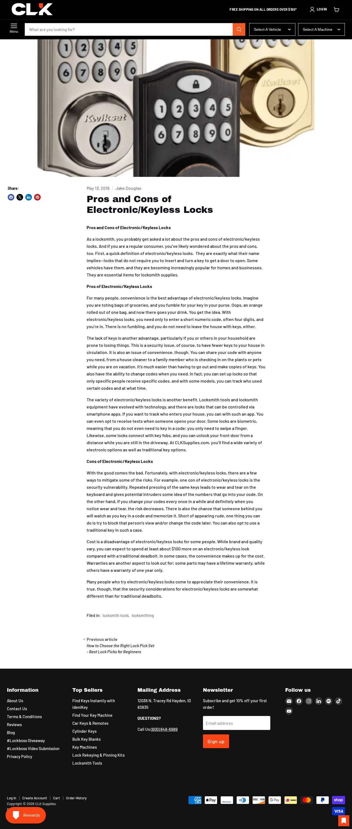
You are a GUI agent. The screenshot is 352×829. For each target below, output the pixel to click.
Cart (56, 798)
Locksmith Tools (87, 763)
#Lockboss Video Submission (33, 748)
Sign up (216, 741)
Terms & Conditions (24, 716)
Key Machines (84, 747)
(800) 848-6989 (164, 729)
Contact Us (17, 708)
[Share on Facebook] (11, 197)
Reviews (14, 724)
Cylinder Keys (84, 731)
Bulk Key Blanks (86, 739)
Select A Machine (317, 29)
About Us (15, 700)
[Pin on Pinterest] (37, 197)
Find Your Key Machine (92, 715)
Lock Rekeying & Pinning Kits (98, 755)
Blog (11, 732)
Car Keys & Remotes (90, 723)
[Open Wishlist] (343, 820)
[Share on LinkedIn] (28, 197)
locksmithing (143, 615)
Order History (76, 798)
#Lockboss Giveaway (26, 740)
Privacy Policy (19, 756)
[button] (318, 9)
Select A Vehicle (267, 29)
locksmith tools (116, 615)
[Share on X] (19, 197)
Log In (11, 798)
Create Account (34, 798)
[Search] (239, 29)
